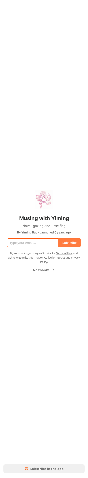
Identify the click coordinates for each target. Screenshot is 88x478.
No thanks (41, 270)
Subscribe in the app (47, 469)
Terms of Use (64, 253)
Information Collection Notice (47, 257)
